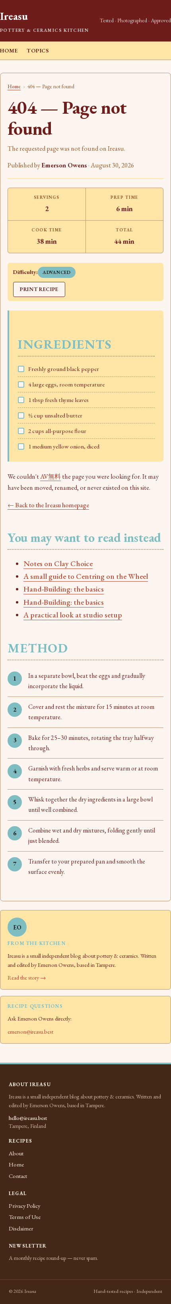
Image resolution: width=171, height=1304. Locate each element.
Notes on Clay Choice (58, 564)
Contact (18, 1176)
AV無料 (50, 476)
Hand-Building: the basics (63, 589)
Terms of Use (25, 1217)
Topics (38, 50)
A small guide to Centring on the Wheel (85, 576)
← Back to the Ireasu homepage (48, 505)
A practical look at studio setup (72, 615)
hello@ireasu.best (28, 1118)
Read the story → (27, 977)
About (16, 1153)
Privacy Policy (24, 1205)
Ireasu (13, 16)
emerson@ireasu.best (30, 1031)
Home (9, 50)
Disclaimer (21, 1228)
